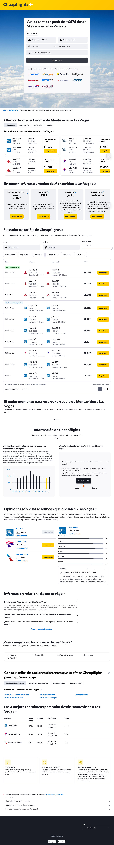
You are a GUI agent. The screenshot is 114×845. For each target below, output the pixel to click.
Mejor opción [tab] (24, 125)
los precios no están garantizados (53, 794)
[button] (65, 26)
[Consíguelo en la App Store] (61, 842)
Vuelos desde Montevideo (14, 698)
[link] (17, 216)
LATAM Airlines (21, 541)
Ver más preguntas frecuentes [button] (41, 629)
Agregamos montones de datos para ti (20, 805)
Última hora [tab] (38, 125)
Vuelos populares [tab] (59, 683)
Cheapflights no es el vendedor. (18, 801)
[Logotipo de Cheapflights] (15, 5)
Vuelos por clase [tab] (75, 683)
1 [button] (99, 389)
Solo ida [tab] (49, 125)
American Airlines (22, 554)
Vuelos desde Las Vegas (48, 698)
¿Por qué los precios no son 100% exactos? (22, 809)
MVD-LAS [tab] (57, 420)
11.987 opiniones (22, 561)
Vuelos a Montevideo (47, 694)
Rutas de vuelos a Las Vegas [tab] (38, 683)
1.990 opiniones (21, 548)
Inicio (4, 110)
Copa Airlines (20, 529)
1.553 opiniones (21, 535)
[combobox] (32, 33)
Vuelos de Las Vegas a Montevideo (17, 694)
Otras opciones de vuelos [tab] (15, 683)
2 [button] (104, 389)
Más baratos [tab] (10, 125)
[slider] (111, 248)
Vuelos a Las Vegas (81, 694)
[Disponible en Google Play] (51, 842)
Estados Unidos (13, 110)
